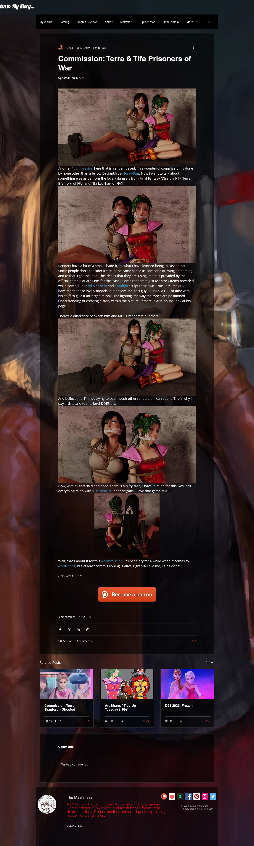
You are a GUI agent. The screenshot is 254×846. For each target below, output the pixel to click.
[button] (209, 21)
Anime (109, 22)
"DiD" (82, 617)
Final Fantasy (171, 22)
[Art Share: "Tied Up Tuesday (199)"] (127, 684)
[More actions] (193, 47)
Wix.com (208, 808)
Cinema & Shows (87, 22)
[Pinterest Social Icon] (196, 796)
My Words (46, 22)
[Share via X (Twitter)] (69, 629)
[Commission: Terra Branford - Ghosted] (66, 684)
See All (210, 662)
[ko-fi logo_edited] (172, 796)
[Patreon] (164, 796)
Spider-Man (148, 22)
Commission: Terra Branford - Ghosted (59, 707)
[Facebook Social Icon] (188, 796)
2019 (91, 617)
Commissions (67, 617)
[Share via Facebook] (60, 629)
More (190, 22)
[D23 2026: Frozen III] (187, 684)
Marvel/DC (126, 22)
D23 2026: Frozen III (180, 705)
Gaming (64, 22)
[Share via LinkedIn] (78, 629)
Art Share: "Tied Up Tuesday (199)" (120, 707)
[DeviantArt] (180, 796)
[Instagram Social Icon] (205, 796)
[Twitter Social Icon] (213, 796)
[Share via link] (87, 629)
